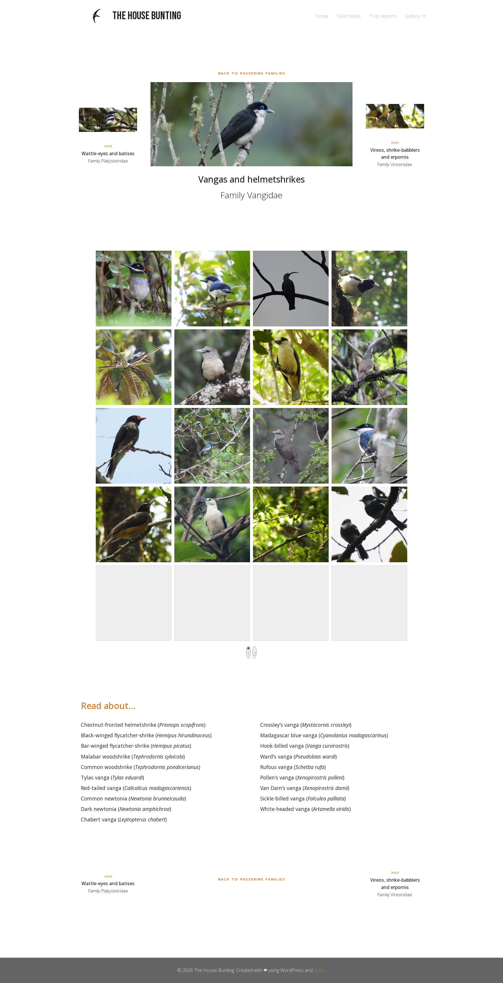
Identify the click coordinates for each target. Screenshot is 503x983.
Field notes (349, 16)
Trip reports (382, 16)
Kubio (320, 970)
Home (321, 16)
